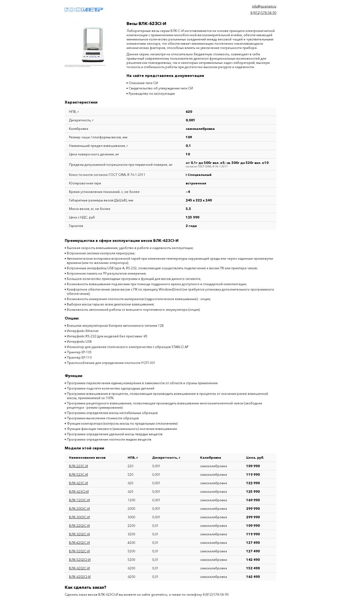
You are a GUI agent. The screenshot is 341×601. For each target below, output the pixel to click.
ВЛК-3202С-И (79, 534)
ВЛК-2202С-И (79, 526)
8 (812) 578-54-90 (263, 13)
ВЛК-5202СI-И (80, 560)
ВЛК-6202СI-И (80, 577)
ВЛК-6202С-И (79, 568)
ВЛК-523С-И (78, 474)
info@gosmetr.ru (264, 6)
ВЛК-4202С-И (79, 543)
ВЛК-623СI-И (79, 492)
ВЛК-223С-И (78, 466)
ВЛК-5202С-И (79, 551)
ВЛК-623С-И (78, 483)
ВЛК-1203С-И (79, 500)
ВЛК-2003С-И (79, 509)
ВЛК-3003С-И (79, 517)
